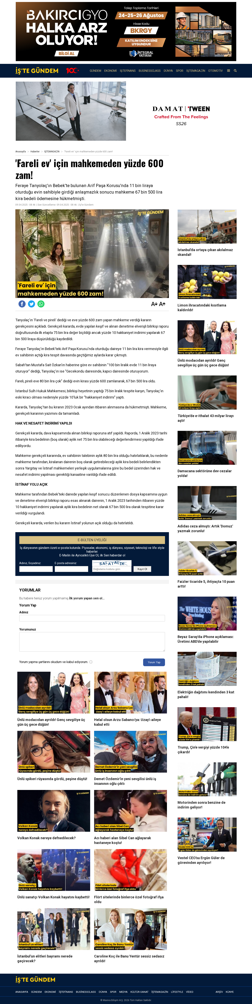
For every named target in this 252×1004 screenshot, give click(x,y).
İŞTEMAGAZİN (195, 71)
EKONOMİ (110, 71)
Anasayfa (20, 151)
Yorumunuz (27, 629)
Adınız (23, 612)
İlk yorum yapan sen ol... (87, 598)
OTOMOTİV (215, 71)
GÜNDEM (95, 71)
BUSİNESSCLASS (150, 71)
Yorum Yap (154, 662)
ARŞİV (219, 991)
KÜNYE (230, 991)
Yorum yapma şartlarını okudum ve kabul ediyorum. (53, 662)
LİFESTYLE (177, 991)
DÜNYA (168, 71)
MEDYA (123, 991)
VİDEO (189, 991)
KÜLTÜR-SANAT (139, 991)
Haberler (35, 151)
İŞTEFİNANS (128, 71)
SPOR (179, 71)
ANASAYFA (21, 991)
